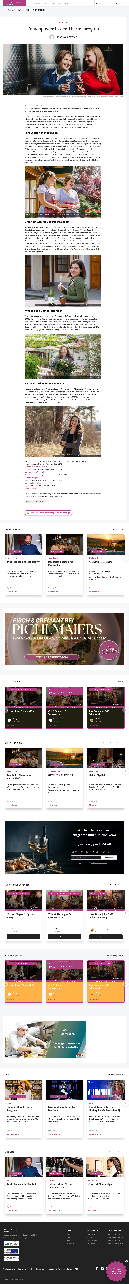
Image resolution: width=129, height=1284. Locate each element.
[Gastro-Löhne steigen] (105, 1167)
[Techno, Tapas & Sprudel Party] (23, 697)
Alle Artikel (117, 529)
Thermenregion (39, 10)
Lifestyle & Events (17, 1097)
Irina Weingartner (67, 36)
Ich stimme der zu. (95, 863)
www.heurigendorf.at (33, 483)
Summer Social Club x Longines (19, 1109)
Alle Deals (117, 682)
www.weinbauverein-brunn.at (36, 467)
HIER (60, 496)
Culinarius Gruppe (114, 1234)
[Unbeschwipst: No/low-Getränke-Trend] (64, 1167)
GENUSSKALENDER (101, 561)
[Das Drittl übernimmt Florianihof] (64, 544)
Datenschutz (40, 1269)
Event (9, 1103)
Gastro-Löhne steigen (100, 1184)
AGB (30, 1269)
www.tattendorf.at (31, 488)
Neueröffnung (56, 551)
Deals (53, 3)
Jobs (59, 3)
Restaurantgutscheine (115, 1243)
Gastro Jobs (70, 1243)
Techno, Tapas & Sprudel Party (22, 711)
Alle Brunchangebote (113, 956)
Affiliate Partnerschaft (115, 1237)
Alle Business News (115, 1152)
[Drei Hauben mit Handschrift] (23, 544)
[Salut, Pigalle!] (106, 758)
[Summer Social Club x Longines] (23, 1090)
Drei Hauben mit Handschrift (23, 561)
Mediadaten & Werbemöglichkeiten (60, 1269)
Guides (45, 3)
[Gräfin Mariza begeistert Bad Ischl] (64, 1090)
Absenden (109, 857)
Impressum (22, 1269)
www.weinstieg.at (31, 477)
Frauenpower (23, 10)
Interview (51, 1180)
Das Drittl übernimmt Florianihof (60, 563)
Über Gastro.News (9, 1269)
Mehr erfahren (12, 592)
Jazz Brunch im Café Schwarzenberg (99, 712)
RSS (76, 1269)
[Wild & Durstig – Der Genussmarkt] (64, 697)
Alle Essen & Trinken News (111, 743)
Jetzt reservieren (23, 937)
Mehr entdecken (115, 885)
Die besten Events (95, 558)
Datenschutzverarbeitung (99, 863)
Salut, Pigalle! (97, 775)
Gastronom (91, 1234)
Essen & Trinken (98, 551)
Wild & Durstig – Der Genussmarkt (58, 712)
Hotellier (90, 1237)
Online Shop (91, 1243)
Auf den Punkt (15, 551)
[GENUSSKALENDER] (106, 544)
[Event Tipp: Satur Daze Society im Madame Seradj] (106, 1090)
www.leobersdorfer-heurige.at (36, 472)
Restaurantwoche (114, 1240)
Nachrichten (80, 852)
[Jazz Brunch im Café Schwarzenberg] (105, 697)
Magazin (37, 3)
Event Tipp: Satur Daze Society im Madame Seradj (104, 1109)
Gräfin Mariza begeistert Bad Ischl (62, 1109)
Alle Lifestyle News (114, 1075)
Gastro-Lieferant (92, 1240)
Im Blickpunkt (55, 1174)
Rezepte (67, 3)
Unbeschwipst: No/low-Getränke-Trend (61, 1186)
